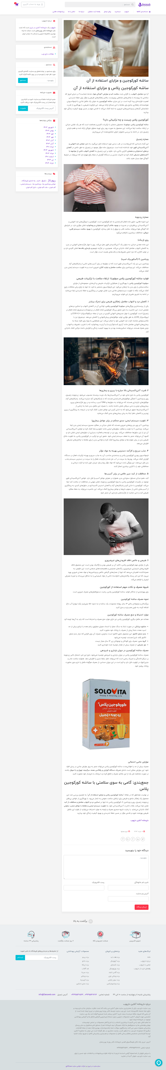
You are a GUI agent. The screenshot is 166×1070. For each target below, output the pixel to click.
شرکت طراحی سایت (78, 1066)
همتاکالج (69, 1066)
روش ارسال (107, 12)
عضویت (23, 108)
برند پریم (85, 957)
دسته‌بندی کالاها (142, 12)
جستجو (23, 80)
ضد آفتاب (85, 969)
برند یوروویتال (114, 969)
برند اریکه (85, 965)
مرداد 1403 (50, 153)
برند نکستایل (115, 965)
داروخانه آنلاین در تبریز (38, 28)
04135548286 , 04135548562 (84, 994)
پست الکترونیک (98, 882)
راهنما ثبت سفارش (94, 12)
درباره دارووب (145, 961)
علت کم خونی (42, 187)
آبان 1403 (50, 140)
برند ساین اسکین (82, 984)
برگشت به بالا (80, 921)
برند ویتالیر (85, 976)
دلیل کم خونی (31, 187)
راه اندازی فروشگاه (28, 181)
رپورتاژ (51, 180)
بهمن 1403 (49, 130)
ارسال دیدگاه (142, 907)
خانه (148, 957)
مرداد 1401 (50, 147)
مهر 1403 (50, 134)
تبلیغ (43, 180)
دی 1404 (50, 160)
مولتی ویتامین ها (49, 184)
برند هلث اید (115, 957)
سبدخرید (118, 12)
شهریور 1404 (49, 150)
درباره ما (81, 12)
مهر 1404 (50, 137)
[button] (18, 4)
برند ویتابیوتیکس (113, 984)
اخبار (38, 181)
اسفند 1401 (49, 156)
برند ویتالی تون (114, 976)
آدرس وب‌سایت (142, 893)
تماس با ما (71, 12)
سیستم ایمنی (25, 184)
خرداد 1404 (49, 163)
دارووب (126, 12)
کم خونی (52, 187)
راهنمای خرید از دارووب (142, 969)
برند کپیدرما (84, 980)
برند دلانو (85, 961)
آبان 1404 (50, 143)
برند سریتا (85, 972)
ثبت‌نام (20, 957)
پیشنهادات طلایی (58, 12)
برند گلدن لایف (114, 972)
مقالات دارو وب (47, 54)
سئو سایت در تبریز (93, 1066)
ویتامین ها (36, 184)
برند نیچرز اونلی (114, 980)
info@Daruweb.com (47, 994)
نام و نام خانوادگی (141, 882)
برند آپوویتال (115, 961)
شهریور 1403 (49, 127)
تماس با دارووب (144, 965)
